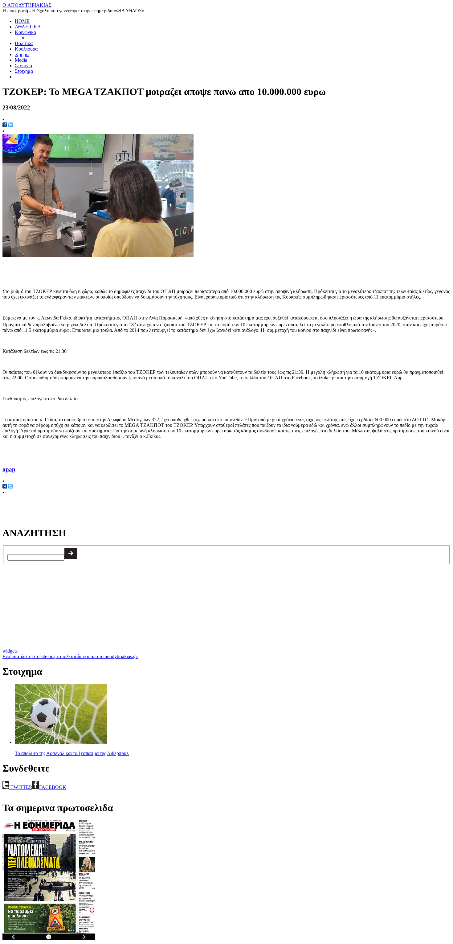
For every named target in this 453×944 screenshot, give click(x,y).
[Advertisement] (74, 273)
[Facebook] (4, 486)
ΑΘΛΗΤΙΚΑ (28, 26)
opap (8, 469)
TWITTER (20, 787)
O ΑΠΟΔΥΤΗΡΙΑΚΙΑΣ (26, 5)
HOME (22, 21)
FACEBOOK (52, 787)
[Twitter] (10, 486)
